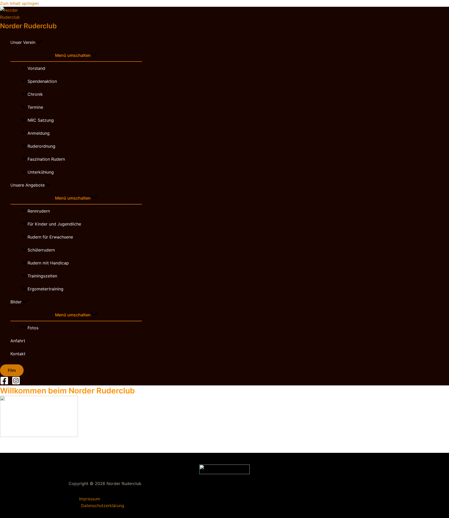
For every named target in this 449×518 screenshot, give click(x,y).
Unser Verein (22, 42)
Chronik (35, 94)
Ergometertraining (45, 288)
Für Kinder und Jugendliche (54, 224)
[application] (38, 42)
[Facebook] (4, 383)
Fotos (33, 327)
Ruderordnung (41, 146)
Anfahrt (17, 340)
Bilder (16, 301)
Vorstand (36, 68)
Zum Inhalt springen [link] (19, 3)
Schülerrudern (41, 250)
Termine (35, 107)
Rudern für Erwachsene (50, 237)
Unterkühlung (41, 172)
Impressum (89, 498)
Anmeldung (39, 133)
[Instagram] (16, 383)
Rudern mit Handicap (48, 262)
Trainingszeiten (42, 275)
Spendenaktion (42, 81)
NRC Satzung (41, 120)
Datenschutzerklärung (102, 505)
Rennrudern (39, 211)
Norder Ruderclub (28, 26)
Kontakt (17, 353)
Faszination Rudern (46, 159)
